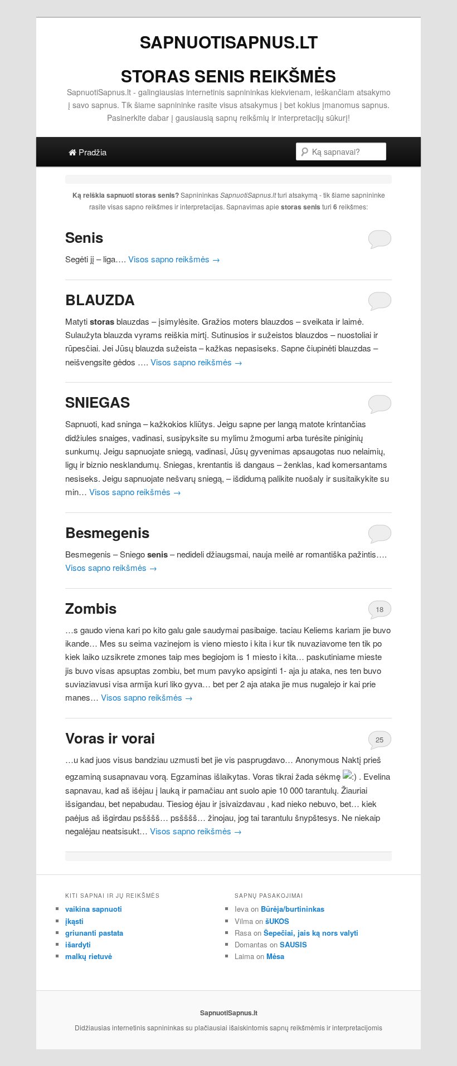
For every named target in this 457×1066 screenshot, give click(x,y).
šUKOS (277, 921)
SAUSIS (293, 944)
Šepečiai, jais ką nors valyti (311, 932)
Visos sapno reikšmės (174, 259)
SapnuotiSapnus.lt (229, 41)
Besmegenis (107, 532)
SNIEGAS (97, 402)
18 (379, 609)
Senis (84, 237)
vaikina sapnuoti (93, 908)
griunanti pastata (94, 932)
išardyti (78, 944)
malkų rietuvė (88, 956)
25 (379, 739)
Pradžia (91, 152)
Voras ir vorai (110, 737)
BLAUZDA (100, 299)
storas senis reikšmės (228, 75)
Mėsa (275, 956)
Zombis (90, 608)
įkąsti (74, 921)
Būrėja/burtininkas (292, 908)
